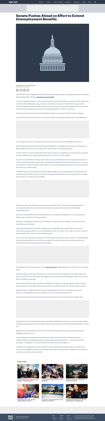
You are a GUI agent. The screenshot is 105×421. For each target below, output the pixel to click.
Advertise (68, 415)
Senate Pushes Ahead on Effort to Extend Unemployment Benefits (50, 17)
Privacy (61, 417)
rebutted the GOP (51, 267)
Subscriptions (69, 419)
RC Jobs (68, 417)
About (53, 415)
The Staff (61, 419)
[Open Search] (95, 2)
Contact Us (62, 415)
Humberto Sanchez (21, 85)
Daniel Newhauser (32, 85)
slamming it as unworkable (45, 97)
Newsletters (54, 419)
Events (53, 417)
